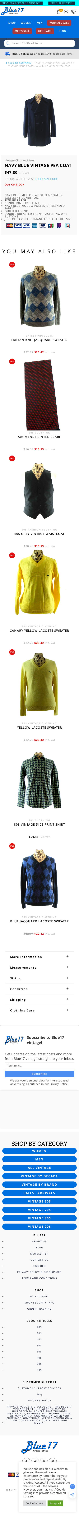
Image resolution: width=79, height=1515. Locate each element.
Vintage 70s (39, 1210)
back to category (19, 63)
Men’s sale (22, 31)
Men (40, 22)
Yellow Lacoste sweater (39, 727)
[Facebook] (26, 1462)
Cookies (39, 1266)
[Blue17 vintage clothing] (12, 10)
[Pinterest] (53, 1462)
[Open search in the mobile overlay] (39, 43)
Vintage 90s (39, 1227)
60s (39, 1351)
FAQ (39, 1394)
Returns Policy (39, 1400)
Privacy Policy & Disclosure (39, 1272)
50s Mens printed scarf (39, 437)
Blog (62, 31)
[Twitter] (35, 1462)
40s (39, 1339)
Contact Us (39, 1259)
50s (39, 1345)
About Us (39, 1241)
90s (39, 1370)
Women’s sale (59, 22)
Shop (12, 22)
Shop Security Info (39, 1302)
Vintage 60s (39, 1201)
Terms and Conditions (39, 1278)
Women (26, 22)
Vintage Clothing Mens (57, 63)
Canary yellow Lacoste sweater (39, 630)
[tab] (39, 956)
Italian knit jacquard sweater (39, 340)
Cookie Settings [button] (34, 1503)
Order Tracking (39, 1308)
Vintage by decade (39, 1176)
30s (39, 1333)
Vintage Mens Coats (21, 66)
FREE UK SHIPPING (61, 3)
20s (39, 1327)
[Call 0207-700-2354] (73, 12)
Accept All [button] (55, 1503)
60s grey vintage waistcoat (39, 534)
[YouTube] (44, 1462)
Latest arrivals (39, 1193)
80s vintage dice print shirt (39, 824)
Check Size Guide (46, 179)
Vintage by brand (39, 1184)
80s (39, 1363)
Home (37, 63)
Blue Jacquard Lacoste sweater (39, 921)
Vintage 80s (39, 1218)
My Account (39, 1296)
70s (39, 1357)
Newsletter (39, 1253)
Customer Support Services (39, 1388)
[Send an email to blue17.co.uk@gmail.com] (66, 12)
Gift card (45, 31)
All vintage (39, 1168)
